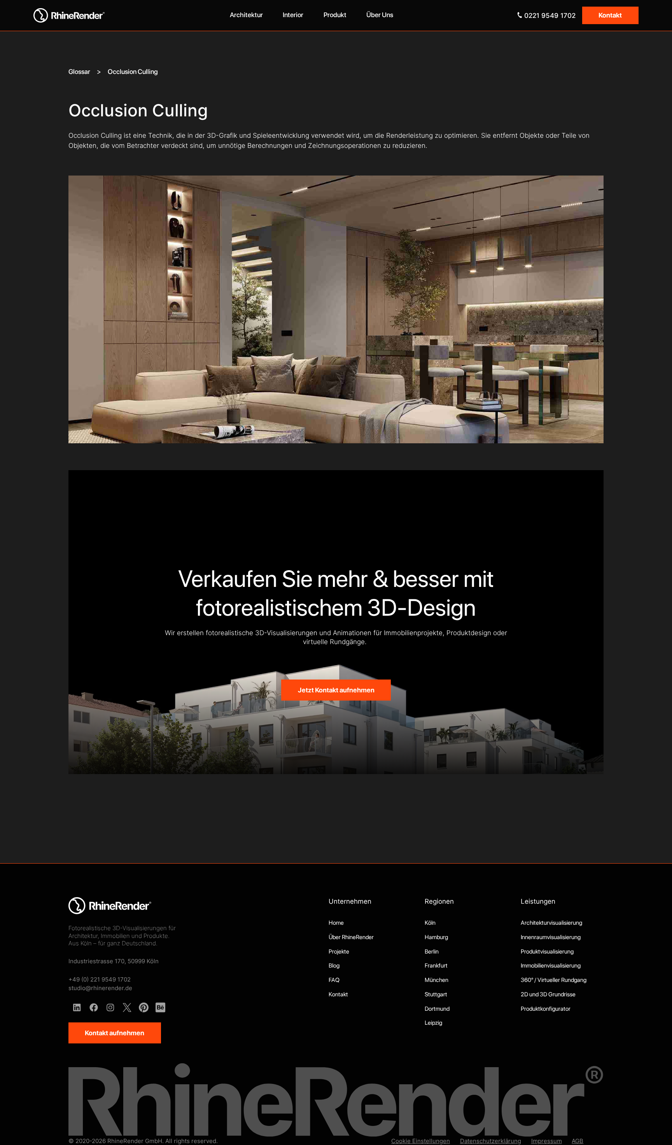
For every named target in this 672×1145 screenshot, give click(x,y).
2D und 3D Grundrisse (548, 994)
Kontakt (610, 15)
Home (336, 922)
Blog (334, 965)
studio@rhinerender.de (100, 988)
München (436, 979)
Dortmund (437, 1008)
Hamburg (436, 937)
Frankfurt (436, 965)
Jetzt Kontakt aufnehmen (336, 690)
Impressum (546, 1141)
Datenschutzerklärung (490, 1141)
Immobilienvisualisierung (551, 965)
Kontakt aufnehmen (114, 1033)
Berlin (432, 951)
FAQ (334, 979)
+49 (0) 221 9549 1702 (99, 979)
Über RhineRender (351, 937)
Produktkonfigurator (545, 1008)
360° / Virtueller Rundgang (553, 979)
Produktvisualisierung (547, 951)
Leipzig (433, 1022)
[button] (246, 15)
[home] (108, 15)
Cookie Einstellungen (420, 1141)
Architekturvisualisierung (551, 922)
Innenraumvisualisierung (551, 937)
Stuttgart (436, 994)
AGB (577, 1141)
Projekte (339, 951)
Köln (430, 922)
